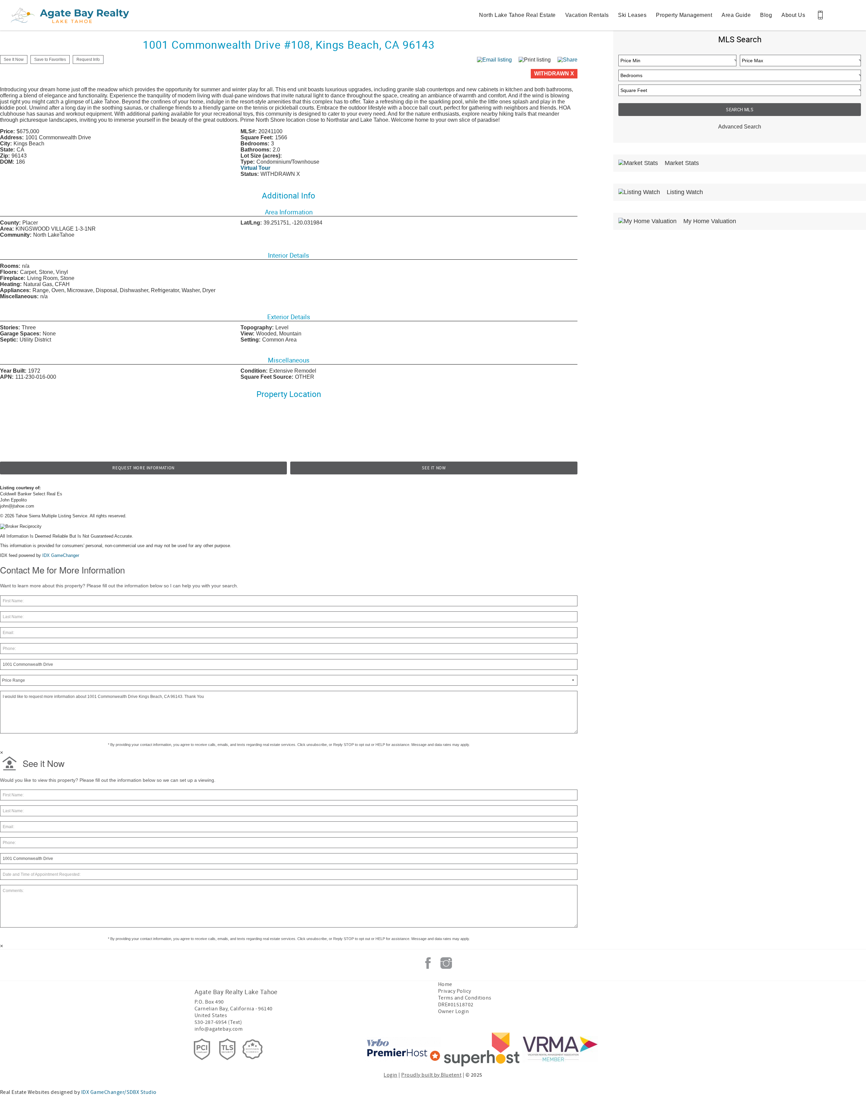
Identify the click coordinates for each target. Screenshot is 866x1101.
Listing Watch (684, 192)
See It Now (434, 468)
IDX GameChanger (60, 555)
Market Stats (681, 163)
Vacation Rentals (587, 15)
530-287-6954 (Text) (218, 1022)
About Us (793, 15)
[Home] (51, 15)
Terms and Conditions (465, 997)
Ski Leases (632, 15)
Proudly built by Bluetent (431, 1075)
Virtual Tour (255, 168)
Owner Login (453, 1011)
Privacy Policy (454, 991)
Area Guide (736, 15)
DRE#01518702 (456, 1004)
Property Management (684, 15)
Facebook (428, 963)
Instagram (446, 963)
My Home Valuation (709, 221)
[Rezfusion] (253, 1049)
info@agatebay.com (219, 1029)
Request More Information (143, 468)
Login (390, 1075)
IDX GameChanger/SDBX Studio (119, 1092)
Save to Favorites (50, 59)
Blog (766, 15)
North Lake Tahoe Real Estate (517, 15)
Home (445, 984)
